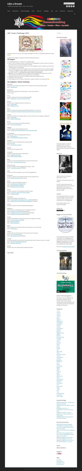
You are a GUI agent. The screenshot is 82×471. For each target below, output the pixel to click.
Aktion (58, 318)
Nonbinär (59, 372)
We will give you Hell (15, 236)
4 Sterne (58, 315)
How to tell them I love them (17, 185)
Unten (12, 93)
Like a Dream (14, 4)
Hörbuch (59, 356)
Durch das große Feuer (16, 124)
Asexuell (58, 327)
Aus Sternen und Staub (16, 145)
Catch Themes (56, 469)
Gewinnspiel (59, 351)
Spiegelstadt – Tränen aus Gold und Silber (20, 98)
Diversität (59, 343)
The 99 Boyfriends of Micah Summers (19, 137)
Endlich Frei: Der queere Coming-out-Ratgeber (21, 201)
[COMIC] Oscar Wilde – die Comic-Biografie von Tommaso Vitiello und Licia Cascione (65, 414)
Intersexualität (60, 357)
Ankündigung (60, 322)
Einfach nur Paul (14, 106)
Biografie (59, 330)
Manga (58, 369)
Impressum (62, 11)
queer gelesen (60, 379)
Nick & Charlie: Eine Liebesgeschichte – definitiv (21, 199)
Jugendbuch (59, 360)
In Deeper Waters (15, 194)
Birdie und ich (14, 136)
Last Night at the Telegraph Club (18, 184)
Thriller (58, 389)
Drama (58, 344)
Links (56, 11)
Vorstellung (59, 395)
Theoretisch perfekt (15, 168)
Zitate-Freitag (60, 396)
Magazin (58, 367)
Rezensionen (15, 11)
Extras (33, 11)
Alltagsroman (60, 321)
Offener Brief (59, 376)
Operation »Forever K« (16, 243)
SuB (52, 11)
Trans (58, 392)
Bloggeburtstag (60, 333)
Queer (58, 377)
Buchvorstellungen (25, 11)
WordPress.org (60, 464)
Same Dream (59, 383)
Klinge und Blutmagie (16, 119)
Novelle (58, 374)
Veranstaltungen (60, 393)
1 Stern (58, 311)
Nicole (58, 430)
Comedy (58, 340)
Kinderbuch (59, 361)
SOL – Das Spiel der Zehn (16, 234)
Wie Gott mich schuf (15, 211)
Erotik (58, 346)
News (58, 370)
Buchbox (59, 335)
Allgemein (59, 320)
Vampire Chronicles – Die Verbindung (19, 212)
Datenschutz (70, 11)
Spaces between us (15, 223)
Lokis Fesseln (14, 104)
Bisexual (58, 331)
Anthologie (59, 324)
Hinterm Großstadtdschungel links (19, 241)
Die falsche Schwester (16, 178)
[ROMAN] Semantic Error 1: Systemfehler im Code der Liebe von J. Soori (65, 410)
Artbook (58, 325)
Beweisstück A (14, 87)
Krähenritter (14, 117)
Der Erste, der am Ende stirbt (17, 220)
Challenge (59, 338)
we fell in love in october (16, 156)
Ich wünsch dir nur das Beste (17, 186)
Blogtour (59, 334)
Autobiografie (60, 328)
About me (39, 11)
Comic (58, 341)
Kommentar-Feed (61, 462)
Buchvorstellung (60, 337)
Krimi (58, 363)
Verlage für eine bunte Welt (68, 246)
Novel (58, 373)
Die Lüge (13, 143)
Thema (58, 387)
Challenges (46, 11)
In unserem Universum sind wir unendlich (20, 192)
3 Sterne (58, 314)
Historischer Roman (61, 354)
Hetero (58, 353)
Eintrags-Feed (60, 461)
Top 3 (58, 390)
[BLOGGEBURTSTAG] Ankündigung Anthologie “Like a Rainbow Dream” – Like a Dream (65, 426)
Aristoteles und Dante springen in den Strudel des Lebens (24, 130)
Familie (58, 347)
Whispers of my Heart (16, 155)
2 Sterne (58, 312)
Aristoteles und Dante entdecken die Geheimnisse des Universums (26, 111)
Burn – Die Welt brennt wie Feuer (18, 162)
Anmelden (59, 460)
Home (8, 11)
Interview (59, 359)
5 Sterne (58, 317)
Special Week (59, 386)
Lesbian (58, 364)
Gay (57, 350)
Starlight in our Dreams (16, 214)
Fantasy (58, 348)
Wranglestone (14, 228)
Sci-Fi (58, 385)
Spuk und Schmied (15, 221)
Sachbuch (59, 382)
